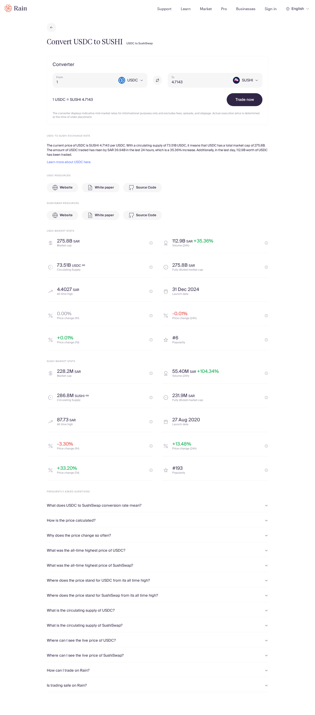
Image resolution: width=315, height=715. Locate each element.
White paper (104, 187)
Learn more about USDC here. (69, 162)
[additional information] (151, 243)
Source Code (146, 187)
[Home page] (16, 8)
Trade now (244, 99)
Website (66, 187)
